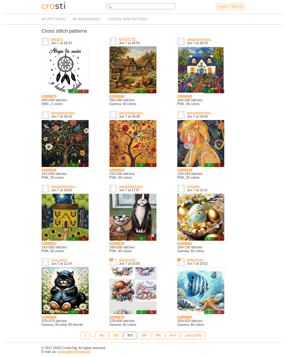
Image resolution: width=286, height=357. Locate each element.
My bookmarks (86, 19)
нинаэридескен (198, 39)
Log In (222, 6)
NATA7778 (127, 39)
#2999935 (116, 243)
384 (144, 335)
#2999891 (184, 243)
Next (172, 335)
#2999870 (116, 317)
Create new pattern (127, 19)
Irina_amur (59, 260)
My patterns (53, 19)
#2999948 (49, 170)
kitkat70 (57, 39)
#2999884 (49, 317)
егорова (193, 186)
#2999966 (116, 96)
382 (116, 335)
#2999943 (116, 170)
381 (102, 335)
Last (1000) (193, 335)
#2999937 (49, 243)
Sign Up (237, 6)
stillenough (127, 260)
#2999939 (184, 170)
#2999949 (184, 96)
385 (158, 335)
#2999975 (49, 96)
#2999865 (184, 317)
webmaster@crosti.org (73, 351)
